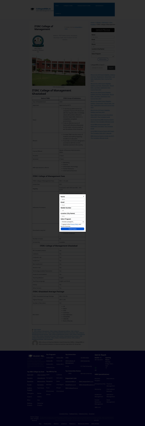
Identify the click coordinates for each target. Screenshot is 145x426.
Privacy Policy (74, 224)
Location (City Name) (68, 213)
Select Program (66, 219)
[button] (83, 196)
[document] (72, 213)
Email (62, 202)
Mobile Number (66, 208)
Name (63, 197)
